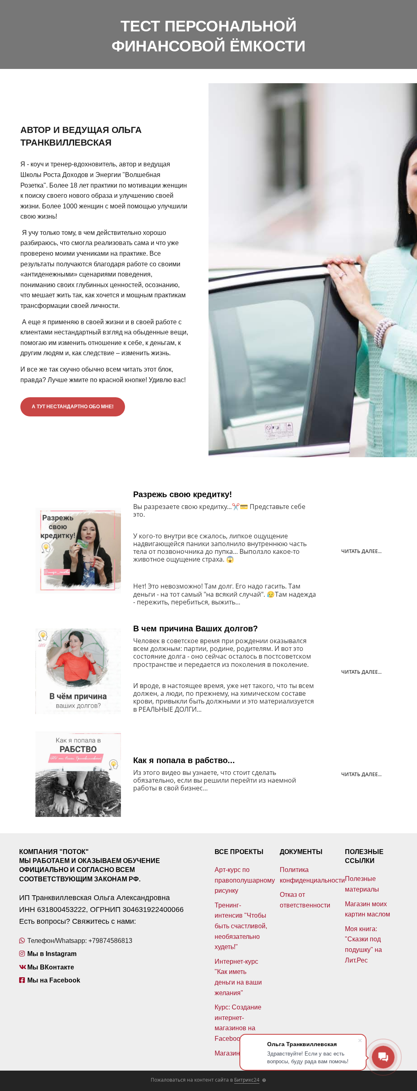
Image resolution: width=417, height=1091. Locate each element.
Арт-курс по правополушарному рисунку (245, 880)
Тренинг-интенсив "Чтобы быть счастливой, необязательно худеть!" (241, 926)
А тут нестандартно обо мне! (73, 406)
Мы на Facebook (53, 980)
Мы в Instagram (52, 953)
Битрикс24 (246, 1079)
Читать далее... (361, 551)
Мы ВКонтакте (50, 967)
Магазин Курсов (239, 1053)
